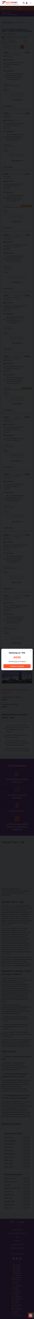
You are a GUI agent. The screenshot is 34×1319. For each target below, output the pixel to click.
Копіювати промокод (17, 666)
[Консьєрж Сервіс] (30, 1315)
